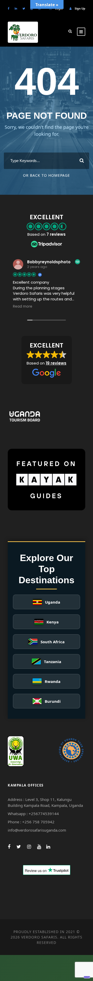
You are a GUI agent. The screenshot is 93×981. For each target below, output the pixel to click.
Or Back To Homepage (46, 175)
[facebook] (8, 8)
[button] (46, 360)
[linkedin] (16, 8)
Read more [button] (22, 306)
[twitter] (23, 8)
